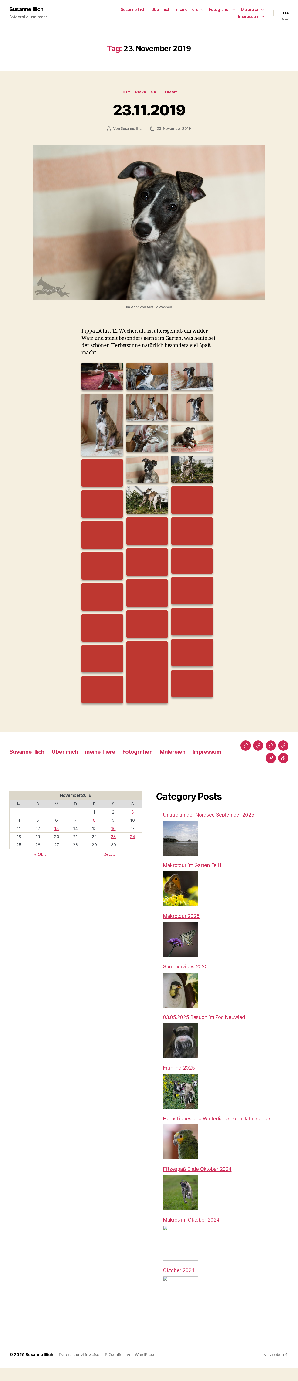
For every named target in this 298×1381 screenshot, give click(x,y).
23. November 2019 (174, 128)
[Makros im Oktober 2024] (180, 1243)
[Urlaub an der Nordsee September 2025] (180, 838)
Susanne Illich (26, 9)
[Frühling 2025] (180, 1091)
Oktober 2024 (178, 1270)
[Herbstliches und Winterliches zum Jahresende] (180, 1141)
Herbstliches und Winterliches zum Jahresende (216, 1118)
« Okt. (40, 854)
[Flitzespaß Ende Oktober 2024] (180, 1192)
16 (113, 828)
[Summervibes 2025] (180, 990)
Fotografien (220, 9)
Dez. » (109, 854)
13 (56, 828)
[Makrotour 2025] (180, 939)
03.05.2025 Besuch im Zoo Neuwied (204, 1017)
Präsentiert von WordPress (130, 1354)
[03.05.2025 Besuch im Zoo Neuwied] (180, 1040)
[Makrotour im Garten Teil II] (180, 888)
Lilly (125, 92)
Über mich (160, 9)
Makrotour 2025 (181, 916)
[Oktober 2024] (180, 1293)
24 (132, 836)
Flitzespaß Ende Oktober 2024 (197, 1169)
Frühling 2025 (179, 1068)
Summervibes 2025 (185, 966)
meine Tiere (187, 9)
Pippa (140, 92)
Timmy (171, 92)
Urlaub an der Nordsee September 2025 (208, 815)
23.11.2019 (149, 110)
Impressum (248, 16)
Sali (155, 92)
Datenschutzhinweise (79, 1354)
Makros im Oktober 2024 (191, 1220)
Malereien (250, 9)
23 (113, 836)
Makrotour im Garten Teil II (193, 865)
